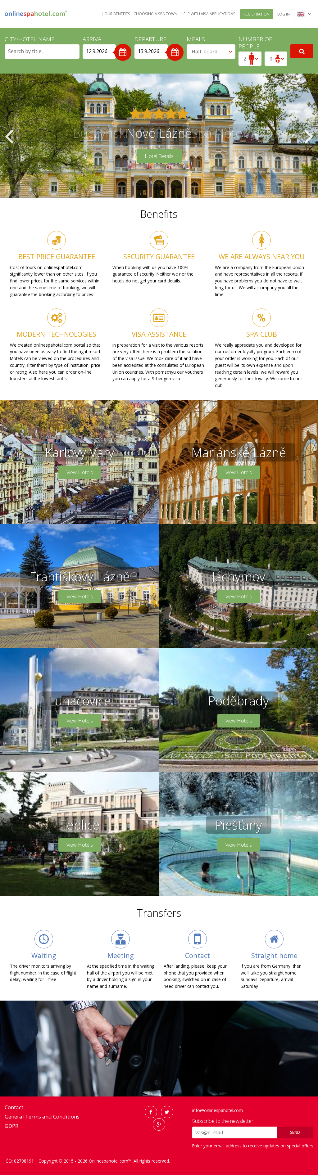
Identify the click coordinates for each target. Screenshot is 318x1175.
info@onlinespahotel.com (217, 1110)
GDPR (11, 1125)
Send (295, 1132)
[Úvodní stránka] (36, 14)
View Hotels (79, 472)
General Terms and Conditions (42, 1116)
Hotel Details (159, 156)
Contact (14, 1107)
